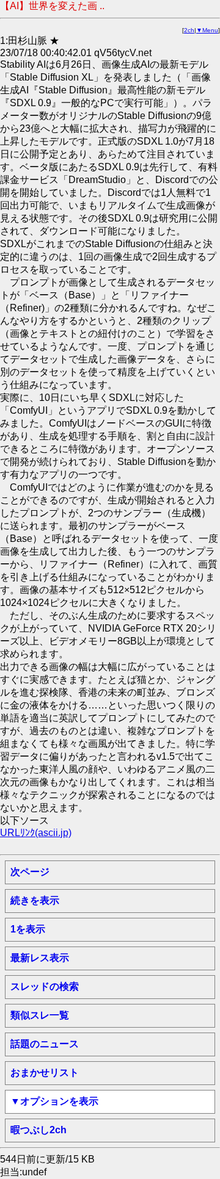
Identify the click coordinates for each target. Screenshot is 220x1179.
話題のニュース (44, 1044)
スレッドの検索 (44, 986)
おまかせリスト (44, 1072)
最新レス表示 (39, 958)
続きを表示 (34, 900)
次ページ (30, 872)
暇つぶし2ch (38, 1130)
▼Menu (207, 30)
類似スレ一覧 (39, 1015)
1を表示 (27, 929)
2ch (189, 30)
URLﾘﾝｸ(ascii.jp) (36, 832)
